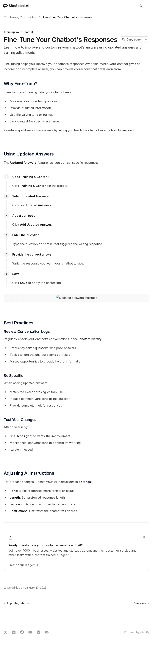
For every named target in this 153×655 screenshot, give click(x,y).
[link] (76, 551)
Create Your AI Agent (21, 565)
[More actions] (148, 6)
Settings (85, 482)
